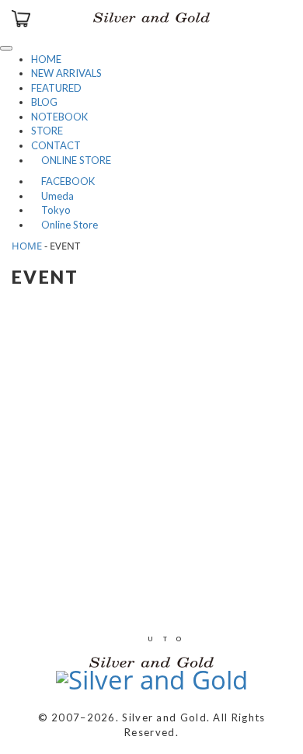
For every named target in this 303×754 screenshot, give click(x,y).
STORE (47, 130)
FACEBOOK (63, 181)
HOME (46, 59)
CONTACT (56, 145)
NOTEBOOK (59, 116)
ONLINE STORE (71, 160)
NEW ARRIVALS (66, 73)
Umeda (52, 196)
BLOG (44, 102)
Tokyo (51, 210)
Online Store (64, 224)
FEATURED (56, 88)
